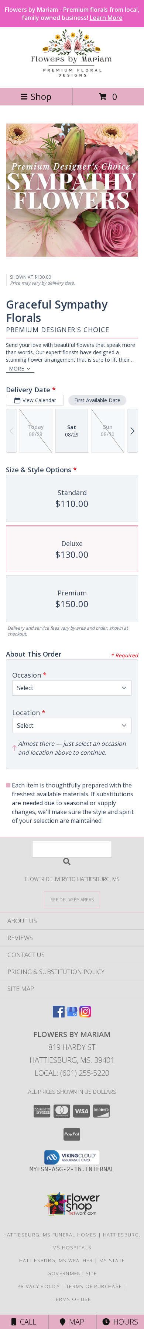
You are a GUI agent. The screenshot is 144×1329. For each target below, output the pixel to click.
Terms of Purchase (94, 1286)
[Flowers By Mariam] (72, 76)
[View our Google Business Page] (72, 1015)
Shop (41, 96)
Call (26, 1322)
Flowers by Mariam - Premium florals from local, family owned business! (72, 14)
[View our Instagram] (85, 1015)
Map (74, 1322)
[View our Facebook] (59, 1015)
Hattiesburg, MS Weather (56, 1260)
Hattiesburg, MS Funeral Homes (50, 1234)
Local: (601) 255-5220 (72, 1073)
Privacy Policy (38, 1286)
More (16, 368)
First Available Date (97, 400)
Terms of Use (72, 1299)
